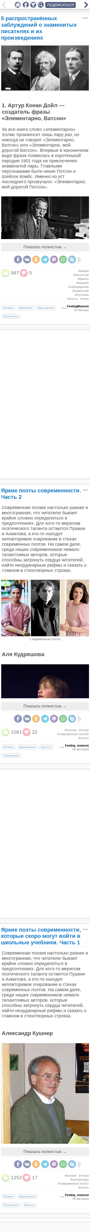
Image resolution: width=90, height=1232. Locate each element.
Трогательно (11, 316)
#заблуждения (78, 286)
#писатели (81, 274)
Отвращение (11, 755)
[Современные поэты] (45, 635)
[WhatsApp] (63, 260)
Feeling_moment (77, 745)
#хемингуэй (80, 290)
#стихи (84, 730)
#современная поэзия (73, 734)
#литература (79, 1179)
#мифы (83, 270)
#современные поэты (73, 1183)
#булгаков (82, 294)
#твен (84, 298)
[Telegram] (45, 260)
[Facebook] (18, 260)
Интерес (9, 307)
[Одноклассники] (36, 260)
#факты (83, 278)
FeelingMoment (78, 306)
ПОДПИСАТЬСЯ (60, 5)
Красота (46, 747)
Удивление (25, 307)
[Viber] (54, 260)
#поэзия (70, 730)
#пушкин (82, 282)
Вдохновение (46, 307)
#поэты (73, 298)
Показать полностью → (45, 247)
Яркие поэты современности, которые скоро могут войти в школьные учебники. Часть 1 (41, 936)
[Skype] (72, 260)
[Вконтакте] (27, 260)
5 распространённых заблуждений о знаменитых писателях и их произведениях (39, 28)
